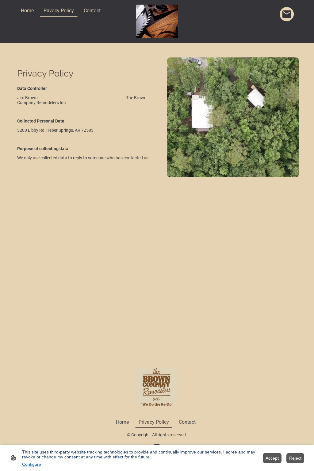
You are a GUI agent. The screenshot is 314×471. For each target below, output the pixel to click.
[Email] (287, 14)
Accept (272, 458)
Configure (31, 464)
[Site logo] (157, 21)
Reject (295, 458)
